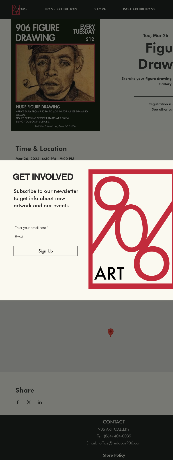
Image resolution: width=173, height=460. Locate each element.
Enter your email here (30, 227)
